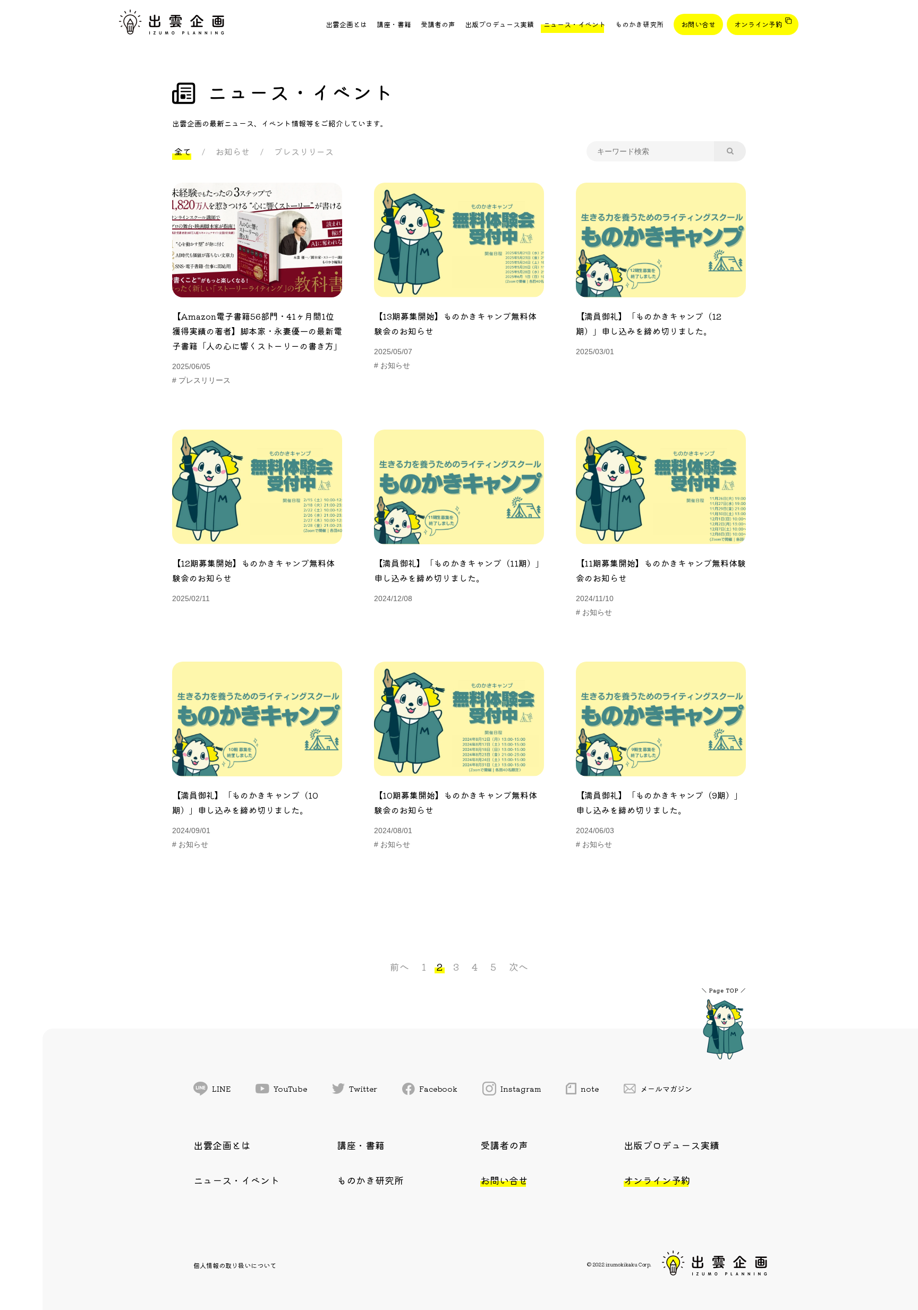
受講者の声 (438, 24)
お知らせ (233, 151)
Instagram (520, 1088)
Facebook (438, 1088)
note (590, 1088)
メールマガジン (666, 1088)
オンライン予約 (758, 24)
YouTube (290, 1088)
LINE (221, 1088)
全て (182, 151)
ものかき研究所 (639, 24)
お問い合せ (698, 24)
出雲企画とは (346, 24)
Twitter (363, 1088)
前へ (399, 966)
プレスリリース (304, 151)
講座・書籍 (394, 24)
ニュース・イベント (574, 24)
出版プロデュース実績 (499, 24)
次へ (518, 966)
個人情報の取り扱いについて (234, 1265)
